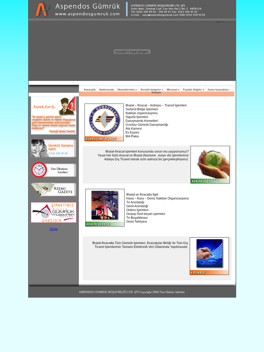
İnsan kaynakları (218, 89)
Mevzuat (172, 89)
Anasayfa (90, 89)
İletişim (156, 92)
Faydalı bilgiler (192, 89)
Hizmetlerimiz (126, 89)
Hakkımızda (106, 89)
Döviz (54, 229)
